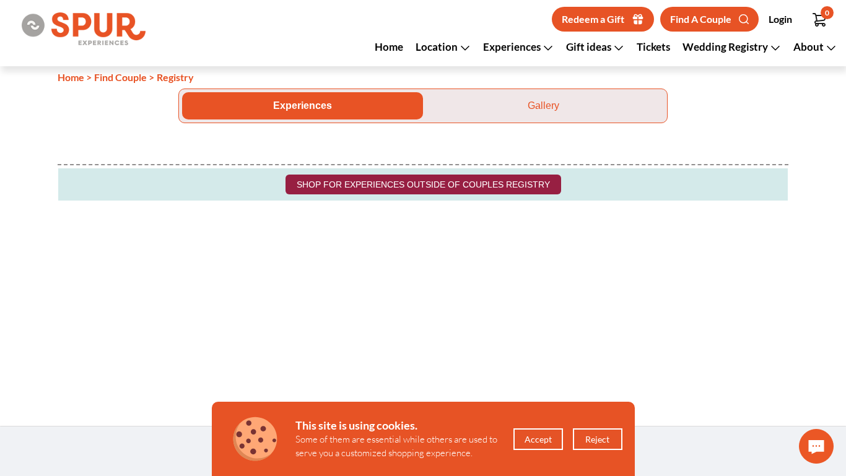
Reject (597, 439)
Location (438, 46)
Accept (538, 439)
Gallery (543, 105)
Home (389, 46)
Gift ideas (589, 46)
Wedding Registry (726, 46)
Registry (175, 77)
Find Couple (120, 77)
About (809, 46)
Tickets (653, 46)
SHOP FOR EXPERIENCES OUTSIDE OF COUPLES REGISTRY (423, 184)
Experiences (513, 46)
